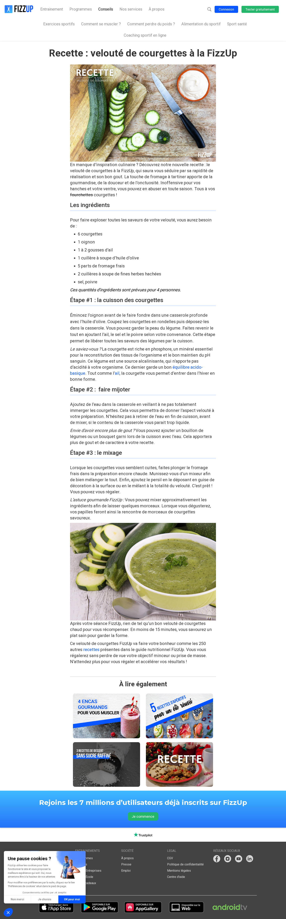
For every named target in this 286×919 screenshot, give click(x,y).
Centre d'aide (176, 877)
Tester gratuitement (260, 9)
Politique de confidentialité (185, 864)
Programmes (80, 9)
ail (117, 373)
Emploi (126, 870)
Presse (126, 864)
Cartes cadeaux (85, 883)
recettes (91, 649)
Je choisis (44, 899)
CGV (170, 858)
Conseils (105, 9)
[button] (209, 9)
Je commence (143, 816)
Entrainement (51, 9)
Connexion (226, 9)
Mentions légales (179, 870)
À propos (156, 9)
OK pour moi (72, 899)
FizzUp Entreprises (88, 870)
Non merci (17, 899)
